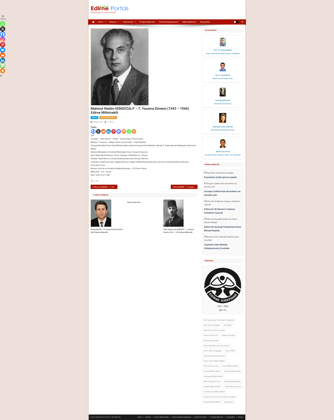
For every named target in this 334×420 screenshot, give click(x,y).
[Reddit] (103, 131)
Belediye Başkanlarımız (168, 22)
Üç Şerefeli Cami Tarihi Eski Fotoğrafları (220, 397)
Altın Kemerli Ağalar (212, 325)
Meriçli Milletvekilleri (233, 381)
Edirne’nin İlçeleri (201, 417)
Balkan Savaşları (228, 335)
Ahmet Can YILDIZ (223, 152)
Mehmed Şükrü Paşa (212, 381)
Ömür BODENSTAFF (222, 100)
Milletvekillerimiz (189, 22)
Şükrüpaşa (228, 402)
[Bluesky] (2, 49)
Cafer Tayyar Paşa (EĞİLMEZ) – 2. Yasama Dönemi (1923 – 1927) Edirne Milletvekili (178, 231)
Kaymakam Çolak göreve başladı (220, 177)
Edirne (100, 22)
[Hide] (1, 76)
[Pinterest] (113, 131)
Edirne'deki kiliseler (211, 341)
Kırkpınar (113, 22)
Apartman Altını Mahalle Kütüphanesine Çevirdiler (216, 247)
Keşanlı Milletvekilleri (232, 371)
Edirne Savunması (211, 366)
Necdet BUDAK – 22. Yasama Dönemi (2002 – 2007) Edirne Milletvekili (107, 231)
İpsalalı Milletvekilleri (212, 402)
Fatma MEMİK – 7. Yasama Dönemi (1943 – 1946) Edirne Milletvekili (185, 187)
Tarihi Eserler (128, 22)
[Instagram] (2, 39)
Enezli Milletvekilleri (230, 366)
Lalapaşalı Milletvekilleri (213, 376)
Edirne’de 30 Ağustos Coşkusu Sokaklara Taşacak (219, 211)
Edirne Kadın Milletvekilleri (214, 361)
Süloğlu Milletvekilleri (212, 387)
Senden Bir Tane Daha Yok (222, 104)
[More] (134, 131)
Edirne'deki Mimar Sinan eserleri (217, 346)
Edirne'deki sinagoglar (213, 351)
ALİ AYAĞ (228, 325)
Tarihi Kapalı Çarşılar (233, 387)
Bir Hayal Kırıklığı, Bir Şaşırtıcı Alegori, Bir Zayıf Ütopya (223, 155)
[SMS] (2, 65)
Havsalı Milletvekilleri (212, 371)
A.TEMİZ (110, 122)
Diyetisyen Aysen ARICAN (223, 127)
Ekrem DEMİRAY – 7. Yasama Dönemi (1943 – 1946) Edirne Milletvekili (105, 187)
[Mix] (123, 131)
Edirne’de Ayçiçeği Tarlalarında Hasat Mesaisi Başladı (222, 229)
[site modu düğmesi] (236, 22)
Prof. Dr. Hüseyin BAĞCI (222, 50)
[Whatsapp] (129, 131)
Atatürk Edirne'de (211, 335)
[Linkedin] (108, 131)
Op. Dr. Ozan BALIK (222, 75)
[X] (98, 131)
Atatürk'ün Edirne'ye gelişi (214, 330)
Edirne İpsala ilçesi (134, 202)
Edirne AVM (230, 351)
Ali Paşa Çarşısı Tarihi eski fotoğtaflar (219, 320)
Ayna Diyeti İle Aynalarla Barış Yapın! (223, 130)
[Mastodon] (118, 131)
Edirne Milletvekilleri (108, 117)
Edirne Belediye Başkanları (214, 356)
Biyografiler (205, 22)
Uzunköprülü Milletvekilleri (214, 392)
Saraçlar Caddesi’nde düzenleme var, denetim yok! (222, 193)
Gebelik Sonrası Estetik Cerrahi (223, 78)
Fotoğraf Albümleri (147, 22)
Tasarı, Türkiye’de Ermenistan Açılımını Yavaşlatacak (223, 53)
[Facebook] (93, 131)
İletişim (240, 417)
